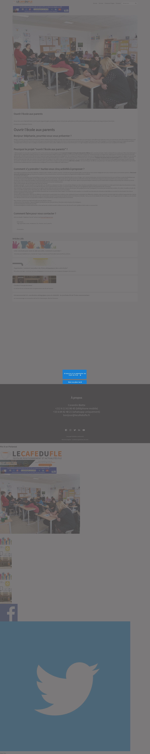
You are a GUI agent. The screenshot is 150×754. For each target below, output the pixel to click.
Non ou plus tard (75, 382)
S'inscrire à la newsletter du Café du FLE (75, 374)
